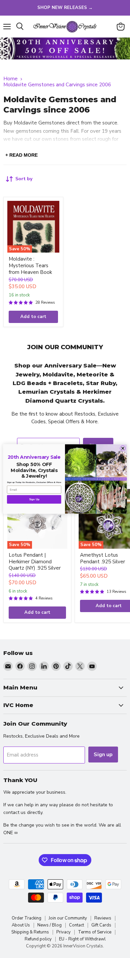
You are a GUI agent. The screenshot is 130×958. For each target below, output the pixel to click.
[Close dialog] (123, 448)
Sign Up (34, 499)
